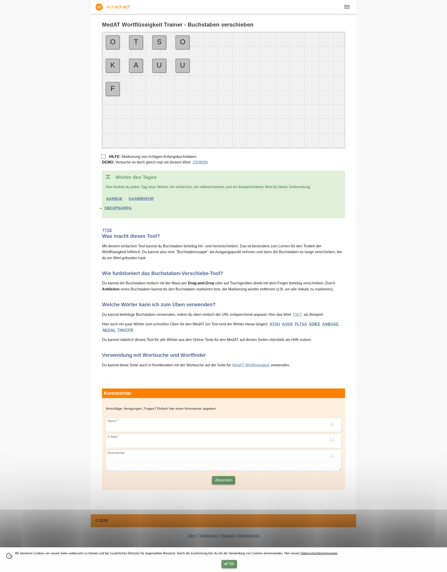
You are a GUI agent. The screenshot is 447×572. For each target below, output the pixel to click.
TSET (297, 315)
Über (191, 536)
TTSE (107, 230)
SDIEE (314, 324)
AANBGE (114, 199)
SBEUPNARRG (118, 208)
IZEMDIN (200, 162)
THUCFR (125, 330)
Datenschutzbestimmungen (319, 553)
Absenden (223, 480)
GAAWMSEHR (141, 199)
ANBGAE (330, 324)
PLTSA (301, 324)
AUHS (287, 324)
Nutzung (228, 536)
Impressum (208, 536)
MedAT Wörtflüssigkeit (250, 365)
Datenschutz (249, 536)
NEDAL (109, 330)
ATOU (275, 324)
